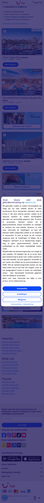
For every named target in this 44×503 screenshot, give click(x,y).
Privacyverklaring (16, 304)
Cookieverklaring (28, 304)
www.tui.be (30, 202)
